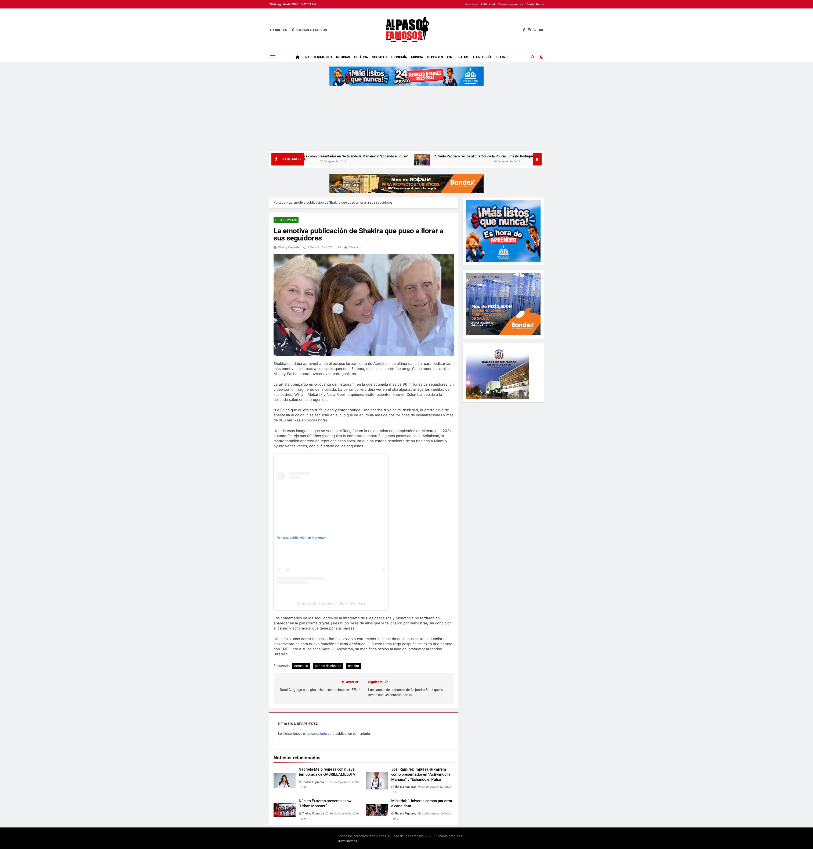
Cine (450, 57)
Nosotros (471, 4)
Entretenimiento (318, 57)
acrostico (301, 666)
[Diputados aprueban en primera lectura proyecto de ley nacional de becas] (527, 162)
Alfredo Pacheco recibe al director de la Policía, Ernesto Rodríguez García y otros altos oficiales (440, 156)
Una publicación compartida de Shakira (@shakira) (331, 603)
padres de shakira (328, 666)
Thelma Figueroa (313, 782)
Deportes (435, 57)
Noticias (343, 57)
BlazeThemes (347, 841)
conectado (319, 734)
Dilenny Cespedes (289, 247)
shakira (353, 666)
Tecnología (482, 57)
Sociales (379, 57)
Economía (399, 57)
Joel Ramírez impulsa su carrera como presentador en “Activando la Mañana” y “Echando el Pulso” (421, 774)
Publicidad (488, 4)
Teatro (501, 57)
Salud (463, 57)
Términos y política (511, 4)
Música (417, 57)
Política (361, 57)
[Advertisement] (406, 119)
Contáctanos (535, 4)
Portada (279, 202)
